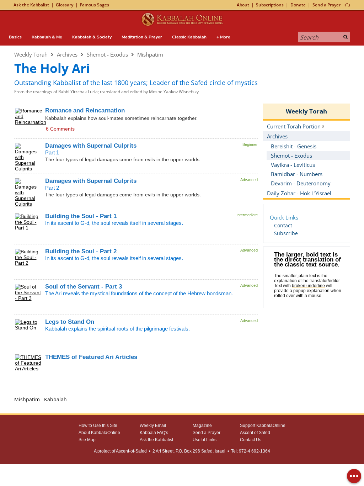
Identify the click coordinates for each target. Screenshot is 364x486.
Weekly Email (153, 425)
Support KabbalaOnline (262, 425)
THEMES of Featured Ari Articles (91, 357)
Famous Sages (94, 5)
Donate (298, 5)
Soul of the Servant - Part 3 (83, 286)
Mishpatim (150, 54)
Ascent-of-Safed (131, 451)
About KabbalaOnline (99, 432)
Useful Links (204, 439)
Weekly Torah (31, 54)
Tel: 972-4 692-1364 (250, 451)
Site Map (87, 439)
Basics (15, 37)
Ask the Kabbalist (31, 5)
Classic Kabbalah (189, 37)
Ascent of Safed (255, 432)
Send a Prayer (326, 5)
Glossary (64, 5)
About (243, 5)
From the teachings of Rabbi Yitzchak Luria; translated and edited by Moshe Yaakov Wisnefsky (106, 92)
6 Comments (60, 129)
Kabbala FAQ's (154, 432)
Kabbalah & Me (47, 37)
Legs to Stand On (69, 321)
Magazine (202, 425)
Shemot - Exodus (107, 54)
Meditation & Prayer (142, 37)
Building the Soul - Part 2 (81, 251)
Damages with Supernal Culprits (90, 145)
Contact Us (250, 439)
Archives (67, 54)
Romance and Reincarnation (85, 110)
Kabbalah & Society (92, 37)
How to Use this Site (98, 425)
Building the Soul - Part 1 (81, 216)
